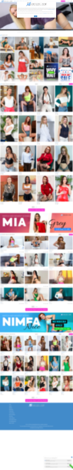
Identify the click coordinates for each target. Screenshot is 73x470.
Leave (54, 16)
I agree (36, 16)
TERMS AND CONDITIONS (51, 9)
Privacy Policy (45, 13)
